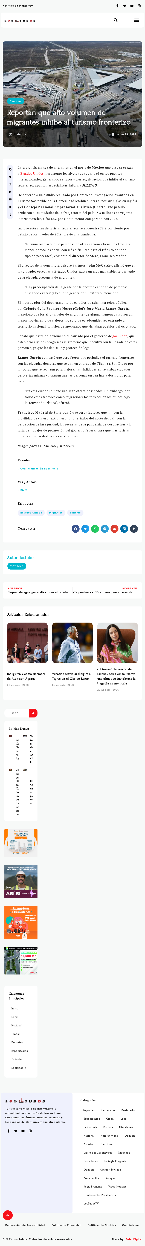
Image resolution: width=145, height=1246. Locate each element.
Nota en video (109, 1135)
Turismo (75, 512)
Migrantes (56, 512)
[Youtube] (132, 6)
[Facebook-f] (117, 6)
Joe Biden (120, 336)
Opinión (16, 1059)
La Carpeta (90, 1127)
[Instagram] (139, 6)
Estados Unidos (32, 173)
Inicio (14, 1008)
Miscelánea (126, 1127)
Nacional (16, 101)
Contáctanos (131, 1225)
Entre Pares (91, 1161)
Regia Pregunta (93, 1186)
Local (14, 1017)
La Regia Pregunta (115, 1161)
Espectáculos (19, 1050)
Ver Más (17, 566)
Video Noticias (117, 1186)
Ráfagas (110, 1178)
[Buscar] (33, 713)
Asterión (89, 1144)
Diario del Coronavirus (98, 1152)
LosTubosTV (19, 1067)
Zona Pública (92, 1178)
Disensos (124, 1152)
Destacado (128, 1110)
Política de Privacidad (66, 1225)
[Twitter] (124, 6)
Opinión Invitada (110, 1169)
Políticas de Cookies (102, 1225)
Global (15, 1033)
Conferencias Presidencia (100, 1195)
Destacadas (108, 1110)
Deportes (17, 1042)
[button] (115, 20)
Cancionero (108, 1144)
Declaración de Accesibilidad (25, 1225)
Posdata (108, 1127)
